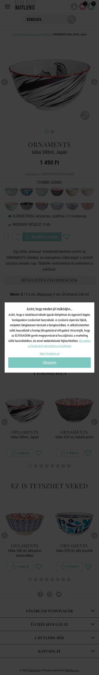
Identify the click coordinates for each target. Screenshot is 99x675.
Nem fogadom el (49, 353)
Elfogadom (49, 362)
